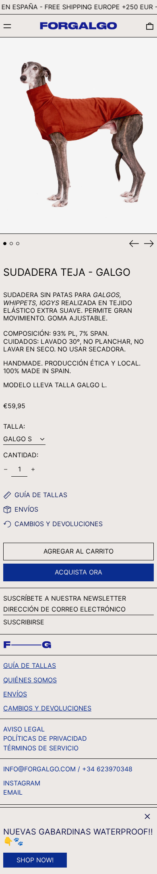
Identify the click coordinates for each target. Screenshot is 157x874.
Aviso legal (24, 729)
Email (13, 792)
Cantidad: (20, 455)
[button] (150, 26)
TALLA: (14, 426)
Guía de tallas (29, 665)
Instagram (21, 783)
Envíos (15, 694)
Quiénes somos (30, 680)
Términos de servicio (40, 748)
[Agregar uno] (33, 469)
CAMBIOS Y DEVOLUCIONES (47, 708)
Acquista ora (78, 572)
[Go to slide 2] (11, 243)
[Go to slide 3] (17, 243)
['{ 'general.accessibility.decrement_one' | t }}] (5, 469)
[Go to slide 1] (4, 243)
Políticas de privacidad (45, 738)
